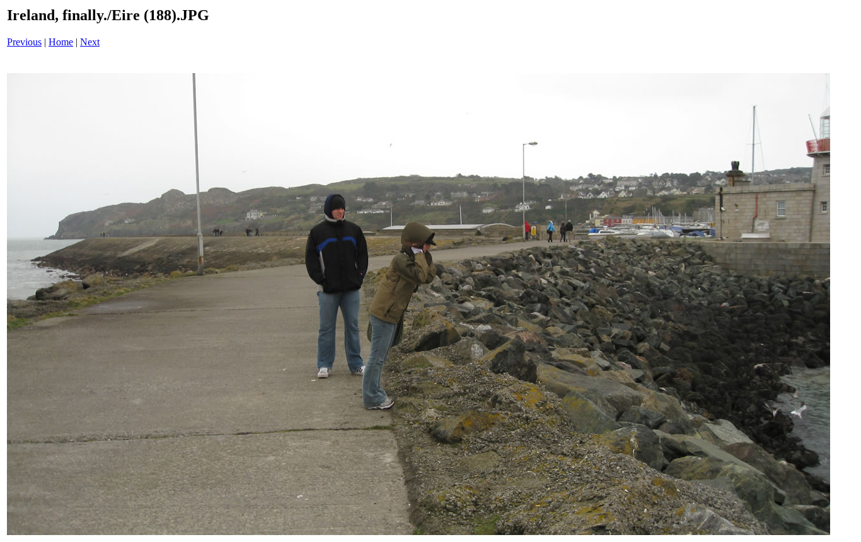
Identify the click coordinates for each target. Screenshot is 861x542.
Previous (24, 42)
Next (90, 42)
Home (61, 42)
